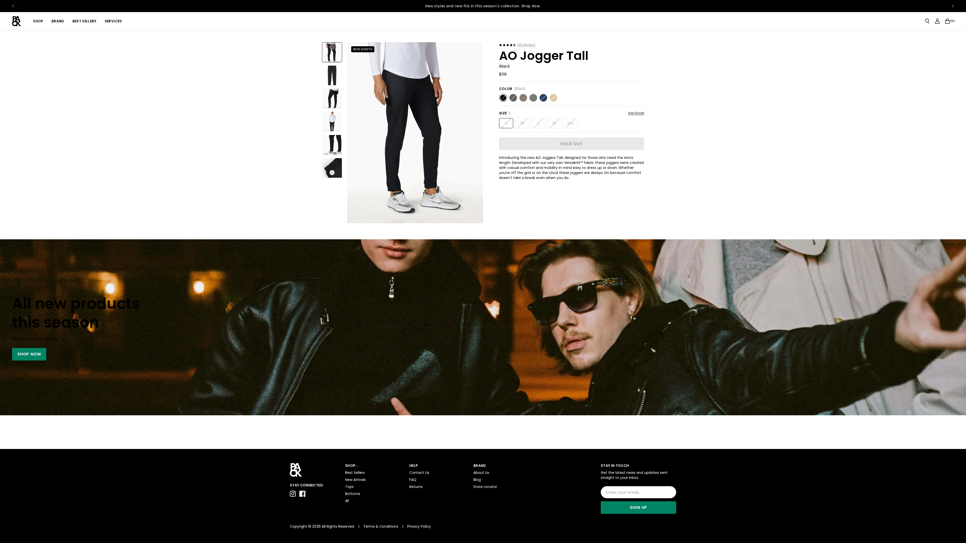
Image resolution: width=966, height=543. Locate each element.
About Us (481, 472)
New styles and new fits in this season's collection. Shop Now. (483, 6)
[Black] (503, 98)
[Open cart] (947, 21)
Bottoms (352, 493)
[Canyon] (523, 98)
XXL (570, 123)
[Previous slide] (13, 6)
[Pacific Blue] (543, 98)
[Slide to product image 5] (332, 145)
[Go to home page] (315, 470)
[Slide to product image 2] (332, 75)
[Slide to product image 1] (332, 52)
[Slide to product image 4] (332, 122)
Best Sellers (355, 472)
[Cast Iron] (513, 98)
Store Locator (485, 486)
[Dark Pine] (533, 98)
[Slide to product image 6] (332, 168)
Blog (477, 479)
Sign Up (638, 507)
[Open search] (927, 21)
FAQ (412, 479)
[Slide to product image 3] (332, 98)
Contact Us (419, 472)
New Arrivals (355, 479)
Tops (349, 486)
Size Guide (636, 113)
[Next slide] (953, 6)
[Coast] (553, 98)
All (347, 500)
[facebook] (302, 494)
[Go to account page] (937, 21)
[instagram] (293, 494)
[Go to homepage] (16, 21)
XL (554, 123)
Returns (416, 486)
